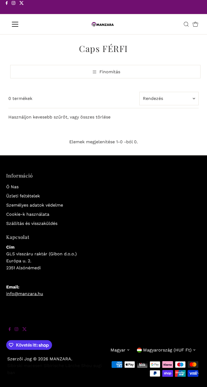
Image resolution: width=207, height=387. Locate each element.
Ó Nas (12, 186)
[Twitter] (21, 7)
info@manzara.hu (24, 293)
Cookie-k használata (27, 214)
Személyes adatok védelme (34, 205)
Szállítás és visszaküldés (31, 223)
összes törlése (95, 117)
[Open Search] (186, 24)
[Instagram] (13, 7)
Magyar (118, 350)
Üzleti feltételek (23, 195)
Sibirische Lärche (62, 365)
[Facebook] (6, 7)
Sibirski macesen (24, 365)
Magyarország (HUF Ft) (167, 350)
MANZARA (60, 358)
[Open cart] (195, 24)
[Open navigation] (31, 24)
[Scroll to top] (196, 376)
